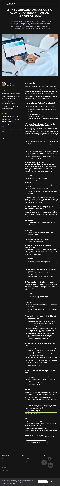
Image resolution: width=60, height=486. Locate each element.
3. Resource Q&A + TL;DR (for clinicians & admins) (10, 107)
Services (4, 459)
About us (5, 465)
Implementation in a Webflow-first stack (11, 125)
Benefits (4, 462)
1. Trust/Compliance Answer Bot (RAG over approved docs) (11, 97)
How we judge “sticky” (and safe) (11, 93)
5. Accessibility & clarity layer (10, 116)
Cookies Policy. (12, 483)
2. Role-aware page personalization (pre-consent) (10, 102)
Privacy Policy (25, 462)
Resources (5, 470)
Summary (4, 135)
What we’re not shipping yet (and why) (11, 130)
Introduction (5, 90)
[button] (51, 4)
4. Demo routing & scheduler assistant (10, 112)
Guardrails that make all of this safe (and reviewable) (10, 120)
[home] (10, 4)
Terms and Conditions (28, 459)
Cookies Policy (26, 465)
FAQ (3, 138)
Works (4, 467)
